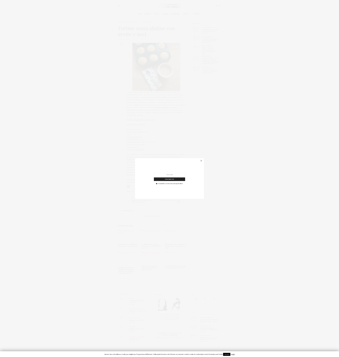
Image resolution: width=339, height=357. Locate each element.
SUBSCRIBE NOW (169, 179)
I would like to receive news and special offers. (170, 183)
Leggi (233, 354)
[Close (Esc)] (201, 161)
